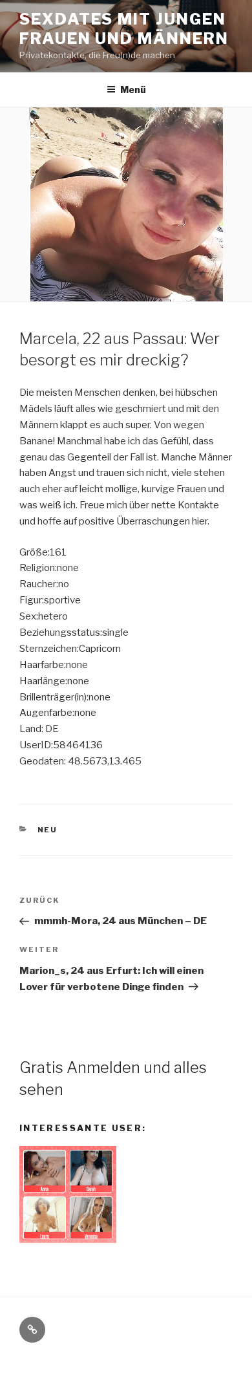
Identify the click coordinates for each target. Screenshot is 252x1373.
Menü (133, 89)
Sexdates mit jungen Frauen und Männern (124, 29)
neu (47, 829)
